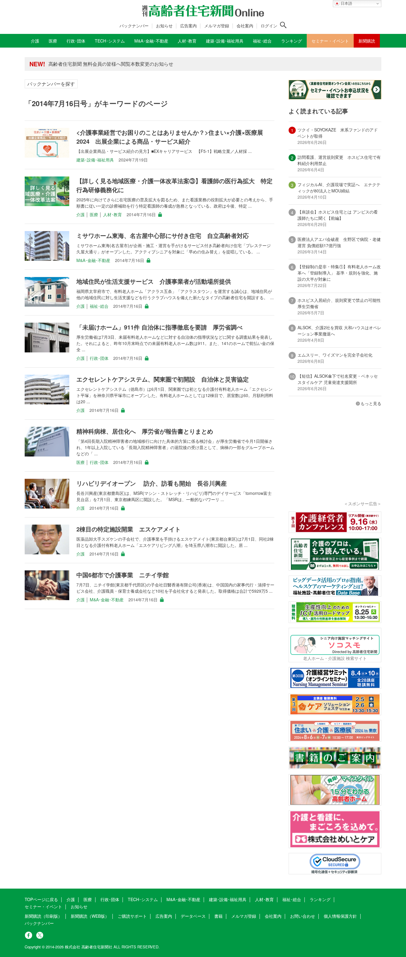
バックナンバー (134, 26)
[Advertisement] (335, 461)
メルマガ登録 (216, 26)
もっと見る (371, 403)
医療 (94, 214)
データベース (193, 916)
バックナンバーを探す (51, 83)
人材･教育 (112, 214)
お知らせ (164, 26)
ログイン (269, 26)
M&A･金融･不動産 (93, 260)
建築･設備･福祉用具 (95, 160)
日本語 (345, 3)
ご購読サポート (132, 916)
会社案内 (245, 26)
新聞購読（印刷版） (43, 916)
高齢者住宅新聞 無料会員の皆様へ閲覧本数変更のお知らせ (110, 63)
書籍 (218, 916)
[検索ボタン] (283, 25)
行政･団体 (99, 358)
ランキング (320, 899)
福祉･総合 (99, 306)
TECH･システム (143, 899)
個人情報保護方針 (340, 916)
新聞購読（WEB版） (90, 916)
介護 (80, 214)
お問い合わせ (302, 916)
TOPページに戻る (41, 899)
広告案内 (188, 26)
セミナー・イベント (43, 906)
